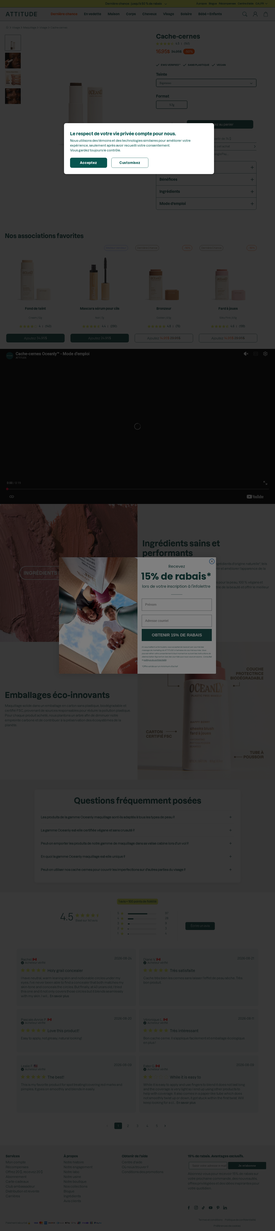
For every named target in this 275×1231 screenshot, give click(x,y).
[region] (139, 148)
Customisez (129, 163)
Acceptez (88, 163)
